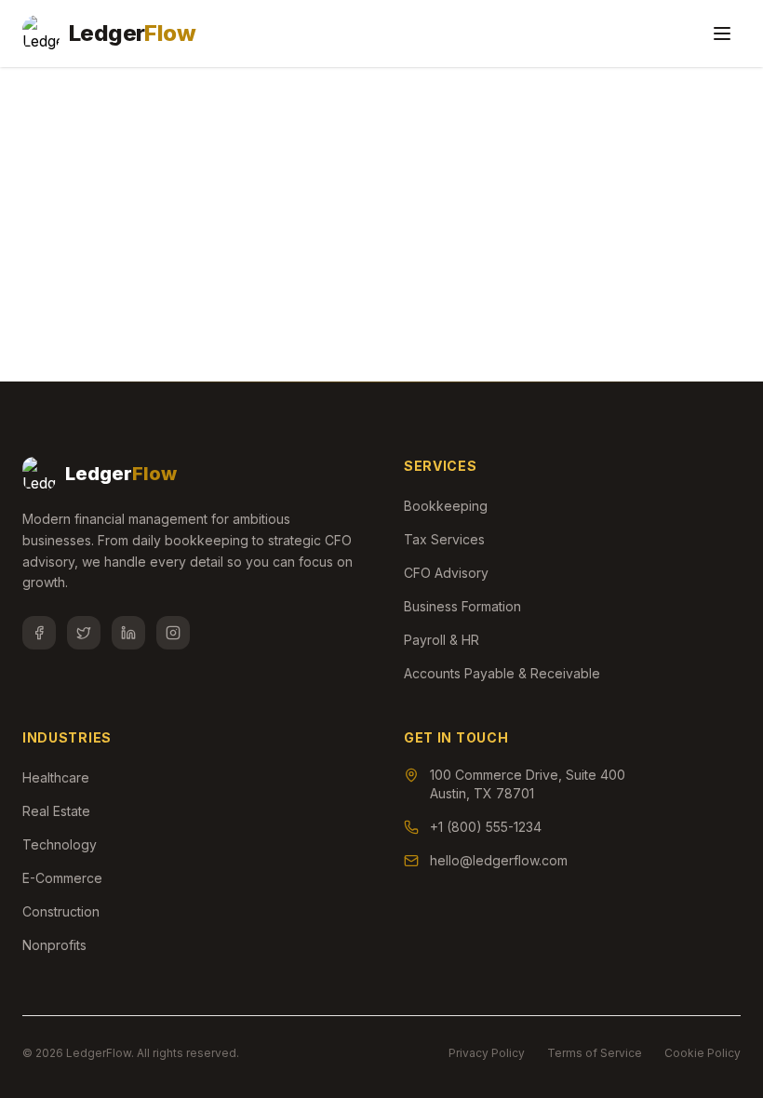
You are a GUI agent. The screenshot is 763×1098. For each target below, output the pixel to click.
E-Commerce (62, 878)
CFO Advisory (446, 573)
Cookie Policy (702, 1053)
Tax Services (444, 539)
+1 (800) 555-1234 (486, 827)
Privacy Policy (486, 1053)
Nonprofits (54, 945)
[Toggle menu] (722, 33)
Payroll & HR (441, 640)
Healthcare (55, 777)
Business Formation (462, 606)
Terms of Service (594, 1053)
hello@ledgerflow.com (499, 860)
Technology (59, 844)
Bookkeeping (446, 506)
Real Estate (56, 811)
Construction (61, 911)
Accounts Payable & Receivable (502, 673)
